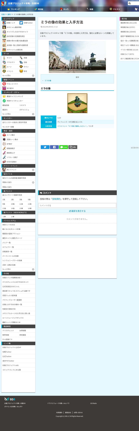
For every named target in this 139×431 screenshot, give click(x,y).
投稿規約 (56, 198)
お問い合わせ (78, 412)
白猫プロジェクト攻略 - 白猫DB (23, 3)
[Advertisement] (77, 171)
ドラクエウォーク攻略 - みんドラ (58, 403)
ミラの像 (48, 80)
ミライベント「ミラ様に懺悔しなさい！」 (72, 126)
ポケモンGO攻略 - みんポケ (13, 406)
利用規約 (59, 412)
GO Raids (93, 403)
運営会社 (68, 412)
